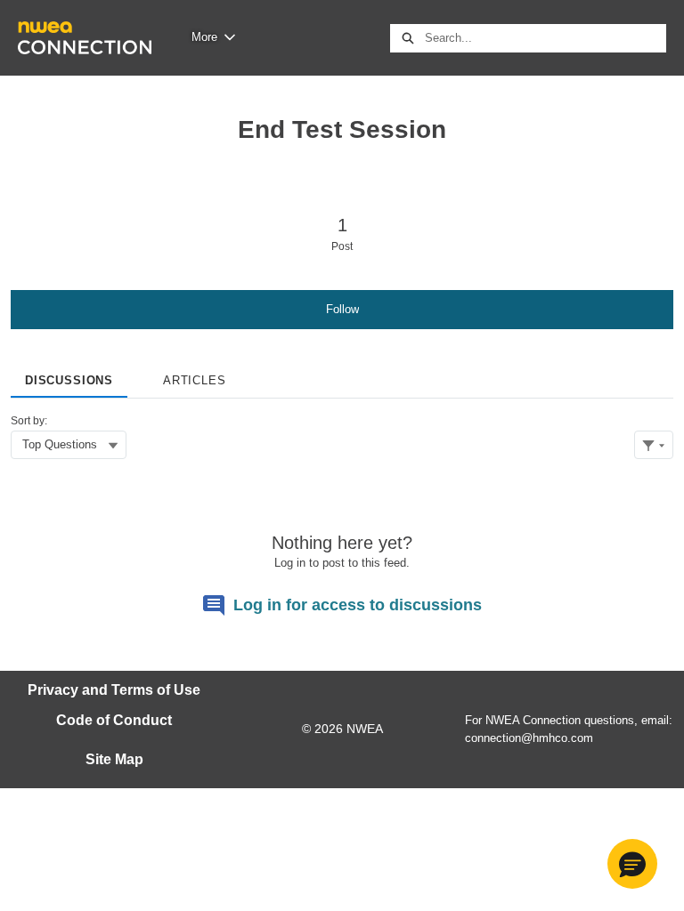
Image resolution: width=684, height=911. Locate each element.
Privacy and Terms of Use (114, 689)
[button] (632, 864)
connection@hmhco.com (529, 738)
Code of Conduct (114, 720)
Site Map (114, 759)
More (204, 37)
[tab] (69, 375)
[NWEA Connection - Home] (84, 37)
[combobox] (545, 38)
